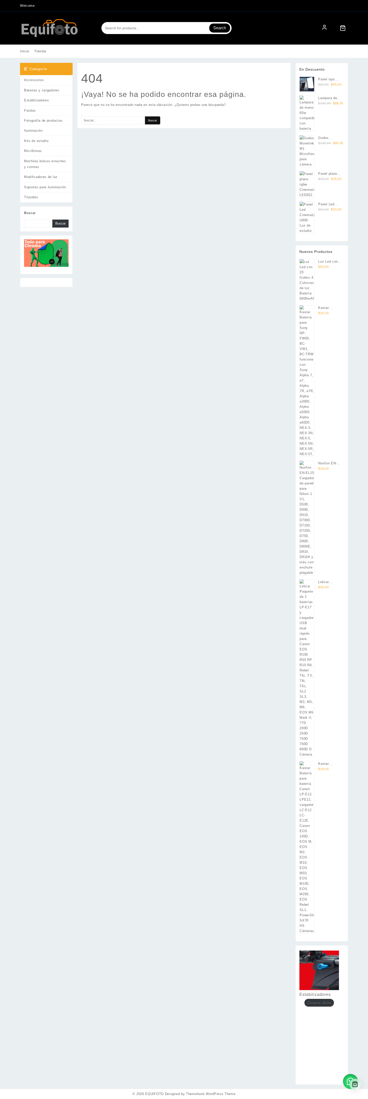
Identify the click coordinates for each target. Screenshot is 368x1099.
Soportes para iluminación (45, 187)
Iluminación (33, 130)
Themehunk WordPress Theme (211, 1094)
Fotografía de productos (43, 120)
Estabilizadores (36, 100)
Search (219, 28)
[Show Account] (324, 28)
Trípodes (31, 197)
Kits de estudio (36, 141)
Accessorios (34, 80)
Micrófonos (33, 151)
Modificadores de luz (41, 177)
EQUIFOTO (154, 1094)
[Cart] (343, 28)
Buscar (30, 213)
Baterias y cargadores (42, 90)
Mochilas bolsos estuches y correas (45, 164)
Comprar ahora (319, 1003)
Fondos (30, 110)
